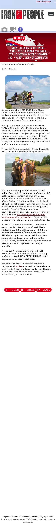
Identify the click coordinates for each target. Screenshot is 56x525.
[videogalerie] (13, 31)
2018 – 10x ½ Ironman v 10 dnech (28, 51)
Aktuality (19, 38)
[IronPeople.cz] (22, 14)
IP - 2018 (28, 289)
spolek (19, 266)
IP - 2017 (44, 289)
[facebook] (20, 31)
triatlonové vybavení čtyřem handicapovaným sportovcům (23, 215)
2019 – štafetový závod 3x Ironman (28, 54)
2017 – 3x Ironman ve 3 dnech (28, 48)
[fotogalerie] (4, 31)
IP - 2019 (12, 289)
